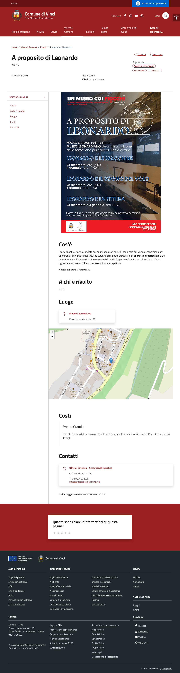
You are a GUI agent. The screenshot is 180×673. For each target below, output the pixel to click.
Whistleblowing (57, 647)
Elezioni (90, 32)
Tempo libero (104, 30)
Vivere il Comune (68, 30)
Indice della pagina (18, 97)
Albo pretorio (98, 629)
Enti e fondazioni (16, 590)
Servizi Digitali (98, 638)
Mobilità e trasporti (100, 586)
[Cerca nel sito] (165, 15)
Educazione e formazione (61, 609)
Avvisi (136, 586)
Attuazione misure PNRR (61, 643)
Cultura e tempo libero (60, 604)
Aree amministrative (17, 581)
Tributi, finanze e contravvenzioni (107, 595)
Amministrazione (21, 32)
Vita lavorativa (98, 604)
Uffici (10, 586)
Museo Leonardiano (80, 313)
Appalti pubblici (57, 590)
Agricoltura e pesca (59, 577)
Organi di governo (16, 577)
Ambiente (54, 581)
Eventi (136, 609)
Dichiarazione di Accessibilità (105, 656)
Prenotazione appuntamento (63, 629)
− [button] (52, 336)
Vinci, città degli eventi (129, 30)
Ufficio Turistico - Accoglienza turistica (90, 468)
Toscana (14, 3)
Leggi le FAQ (56, 625)
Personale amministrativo (20, 600)
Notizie (136, 577)
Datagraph (167, 668)
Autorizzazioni (56, 595)
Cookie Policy (98, 643)
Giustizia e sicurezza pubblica (105, 577)
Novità (40, 32)
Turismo (95, 600)
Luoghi (136, 605)
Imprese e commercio (102, 581)
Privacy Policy (98, 647)
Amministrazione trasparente (105, 625)
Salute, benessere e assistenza (106, 590)
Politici (11, 595)
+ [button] (52, 332)
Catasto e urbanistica (60, 600)
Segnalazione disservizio (61, 634)
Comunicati (138, 581)
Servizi (54, 32)
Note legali (97, 652)
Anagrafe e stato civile (60, 586)
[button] (176, 17)
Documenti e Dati (16, 604)
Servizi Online (98, 634)
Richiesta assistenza (59, 638)
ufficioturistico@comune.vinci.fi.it (84, 481)
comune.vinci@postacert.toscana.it (29, 645)
